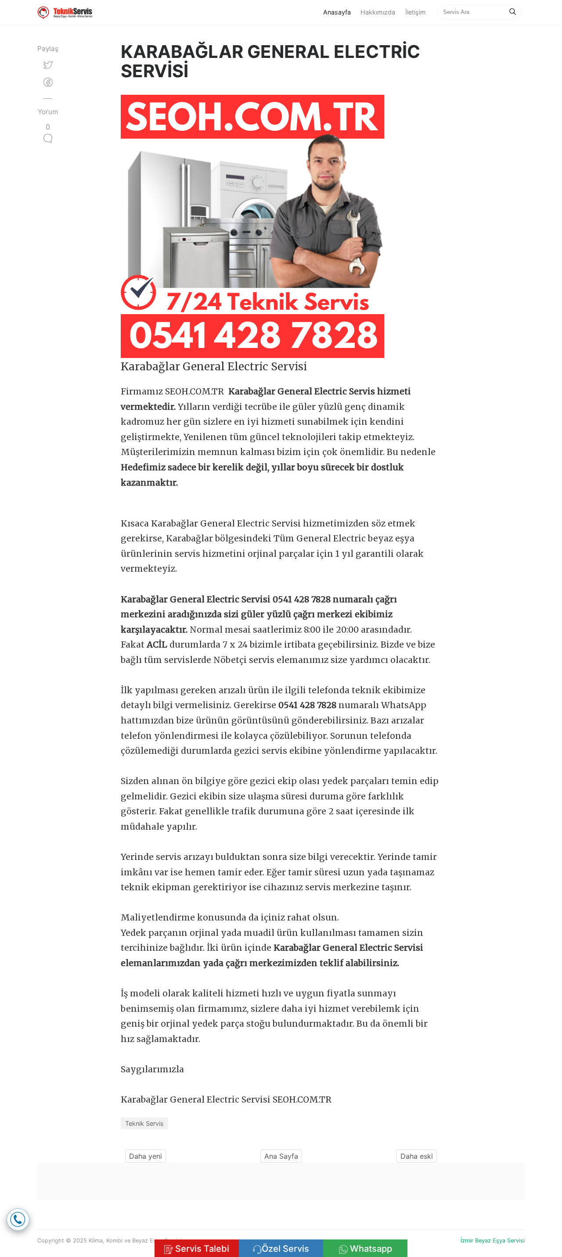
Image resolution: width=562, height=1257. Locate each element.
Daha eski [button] (416, 1156)
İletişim (415, 12)
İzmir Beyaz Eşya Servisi (493, 1240)
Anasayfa (339, 12)
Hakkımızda (377, 12)
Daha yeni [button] (145, 1156)
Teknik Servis (144, 1123)
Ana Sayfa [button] (281, 1156)
